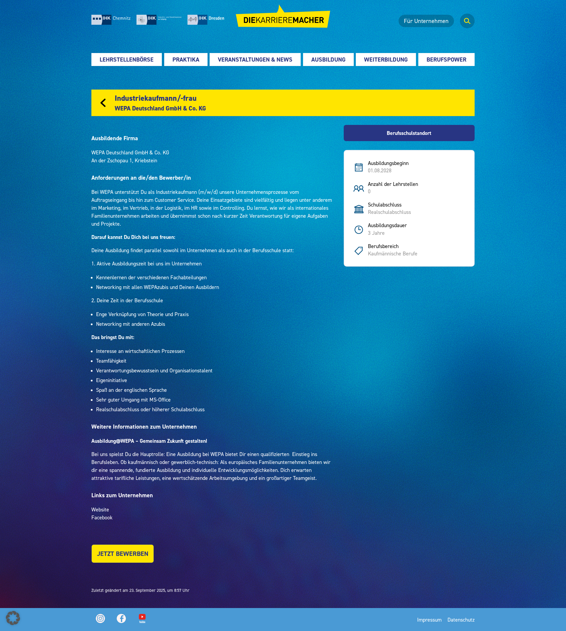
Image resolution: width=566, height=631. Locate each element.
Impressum (429, 620)
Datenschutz (461, 620)
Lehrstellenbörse (127, 59)
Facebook (102, 517)
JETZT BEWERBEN (122, 553)
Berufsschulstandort (409, 133)
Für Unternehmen (426, 20)
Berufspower (446, 59)
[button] (13, 618)
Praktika (185, 59)
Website (100, 509)
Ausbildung (328, 59)
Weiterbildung (386, 59)
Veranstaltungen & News (255, 59)
